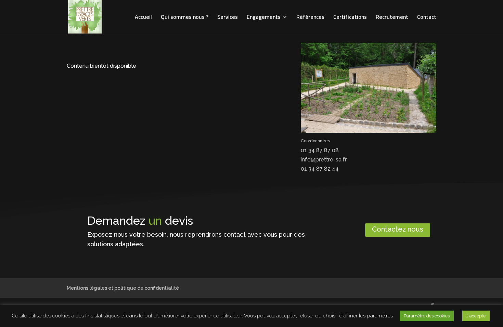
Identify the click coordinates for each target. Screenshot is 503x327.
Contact (426, 18)
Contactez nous (397, 229)
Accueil (143, 18)
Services (227, 18)
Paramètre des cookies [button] (427, 315)
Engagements (264, 18)
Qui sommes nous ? (184, 18)
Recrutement (392, 18)
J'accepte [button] (476, 315)
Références (310, 18)
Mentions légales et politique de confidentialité (123, 288)
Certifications (350, 18)
